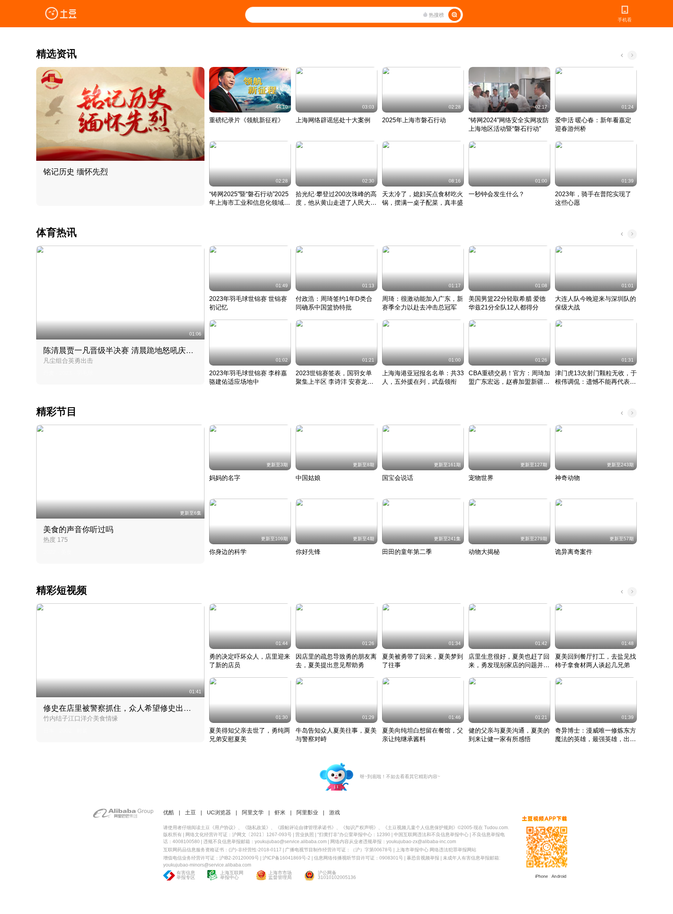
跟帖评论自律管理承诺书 (305, 827)
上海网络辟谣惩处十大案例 (333, 120)
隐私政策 (256, 827)
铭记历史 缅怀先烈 (75, 172)
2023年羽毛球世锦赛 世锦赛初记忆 (248, 303)
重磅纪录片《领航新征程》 (246, 120)
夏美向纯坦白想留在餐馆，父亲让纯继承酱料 (422, 734)
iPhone (541, 876)
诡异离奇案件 (573, 551)
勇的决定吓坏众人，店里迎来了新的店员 (249, 660)
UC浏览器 (219, 812)
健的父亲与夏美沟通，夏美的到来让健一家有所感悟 (509, 734)
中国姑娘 (308, 478)
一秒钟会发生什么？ (497, 194)
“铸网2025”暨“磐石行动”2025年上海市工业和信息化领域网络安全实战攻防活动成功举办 (249, 199)
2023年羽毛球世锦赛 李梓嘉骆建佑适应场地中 (248, 377)
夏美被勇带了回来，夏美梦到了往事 (422, 660)
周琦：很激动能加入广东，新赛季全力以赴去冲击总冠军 (422, 303)
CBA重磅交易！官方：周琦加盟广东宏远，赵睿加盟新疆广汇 (509, 378)
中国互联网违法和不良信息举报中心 (431, 834)
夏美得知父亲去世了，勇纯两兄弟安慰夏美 (249, 734)
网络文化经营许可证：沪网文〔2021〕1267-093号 (238, 834)
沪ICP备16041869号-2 (286, 858)
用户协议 (224, 827)
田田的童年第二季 (407, 551)
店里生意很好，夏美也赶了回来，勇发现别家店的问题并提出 (509, 661)
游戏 (334, 812)
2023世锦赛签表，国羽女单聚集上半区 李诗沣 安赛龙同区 (334, 378)
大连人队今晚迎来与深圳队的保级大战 (595, 303)
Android (558, 876)
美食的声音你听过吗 (78, 529)
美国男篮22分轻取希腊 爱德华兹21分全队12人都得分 (507, 303)
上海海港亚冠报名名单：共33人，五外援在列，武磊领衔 (423, 377)
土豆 (190, 812)
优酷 (168, 812)
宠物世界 (481, 478)
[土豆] (60, 13)
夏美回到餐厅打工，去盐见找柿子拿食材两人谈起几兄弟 (595, 660)
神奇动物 (567, 478)
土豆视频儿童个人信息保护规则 (420, 827)
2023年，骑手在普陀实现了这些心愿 (593, 198)
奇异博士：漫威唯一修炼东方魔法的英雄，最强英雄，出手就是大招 (595, 735)
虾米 (280, 812)
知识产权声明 (359, 827)
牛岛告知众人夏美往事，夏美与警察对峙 (336, 734)
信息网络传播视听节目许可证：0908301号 (358, 858)
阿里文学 (253, 812)
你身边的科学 (228, 551)
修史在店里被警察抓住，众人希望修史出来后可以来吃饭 (119, 708)
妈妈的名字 (224, 478)
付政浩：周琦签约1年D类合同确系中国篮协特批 (334, 303)
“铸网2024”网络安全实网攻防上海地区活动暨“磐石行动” (509, 124)
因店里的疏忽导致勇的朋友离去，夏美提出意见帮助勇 (336, 660)
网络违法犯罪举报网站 (453, 849)
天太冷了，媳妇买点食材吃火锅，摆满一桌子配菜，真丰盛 (422, 198)
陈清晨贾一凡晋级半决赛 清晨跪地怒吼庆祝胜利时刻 (119, 350)
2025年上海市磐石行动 (414, 120)
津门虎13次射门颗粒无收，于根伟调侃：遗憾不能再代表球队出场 (596, 378)
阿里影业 (307, 812)
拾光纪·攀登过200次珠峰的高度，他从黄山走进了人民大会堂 (336, 199)
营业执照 (304, 834)
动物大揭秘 (484, 551)
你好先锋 (308, 551)
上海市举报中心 (412, 849)
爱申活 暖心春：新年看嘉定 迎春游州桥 (594, 124)
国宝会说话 (397, 478)
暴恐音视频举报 (423, 858)
